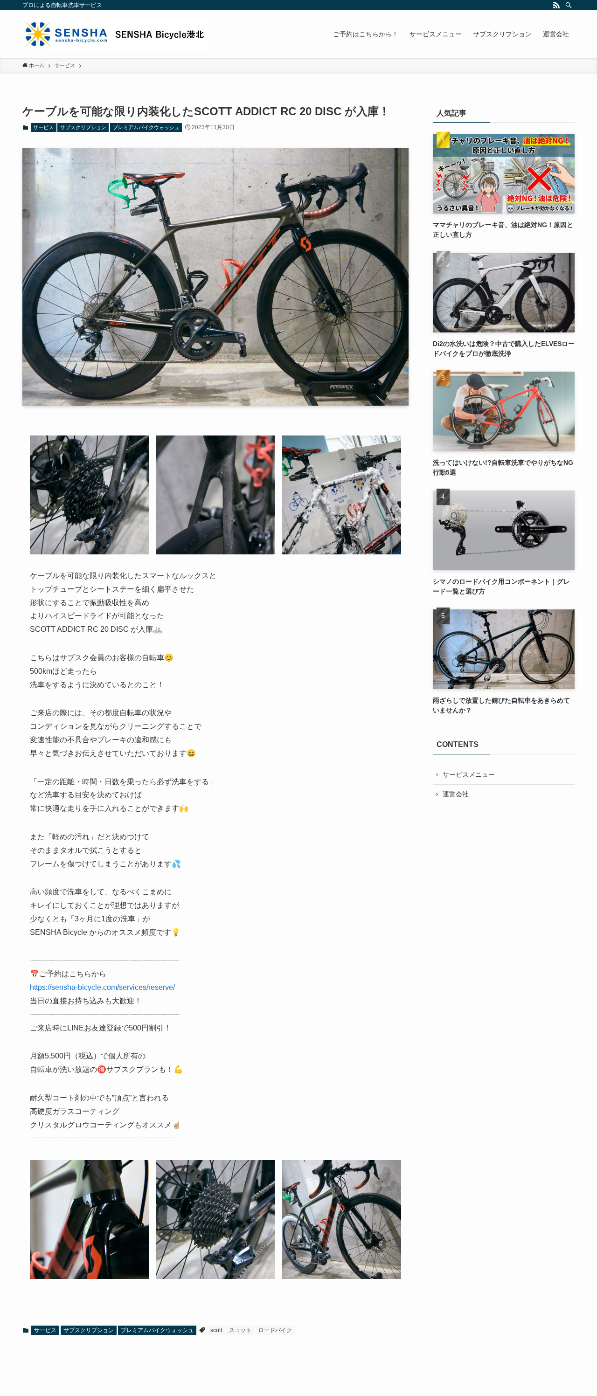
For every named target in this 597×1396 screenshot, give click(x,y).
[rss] (556, 5)
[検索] (568, 5)
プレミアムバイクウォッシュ (146, 127)
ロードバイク (275, 1330)
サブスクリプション (83, 127)
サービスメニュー (469, 774)
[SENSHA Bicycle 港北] (115, 34)
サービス (43, 127)
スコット (240, 1330)
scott (216, 1330)
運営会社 (456, 794)
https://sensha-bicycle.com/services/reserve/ (102, 987)
